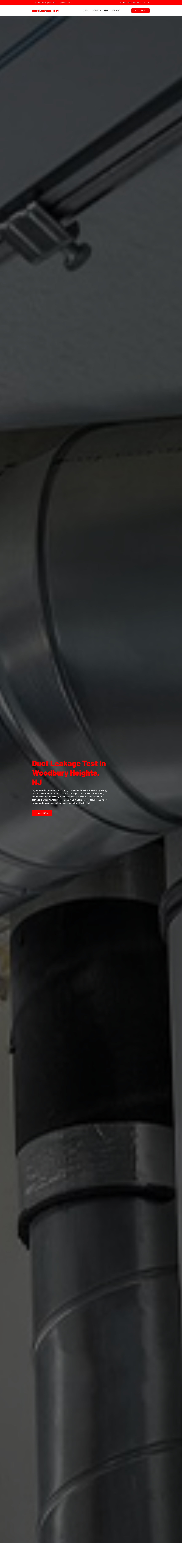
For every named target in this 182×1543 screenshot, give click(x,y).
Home (86, 10)
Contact (115, 10)
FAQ (106, 10)
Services (96, 10)
